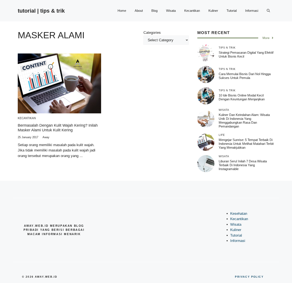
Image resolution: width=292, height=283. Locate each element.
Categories (152, 33)
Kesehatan (238, 214)
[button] (268, 10)
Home (122, 10)
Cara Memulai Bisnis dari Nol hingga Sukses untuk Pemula (245, 76)
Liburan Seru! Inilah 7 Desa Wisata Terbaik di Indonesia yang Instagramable (243, 165)
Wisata (171, 10)
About (139, 10)
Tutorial (232, 10)
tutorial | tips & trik (41, 11)
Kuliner (213, 10)
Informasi (251, 10)
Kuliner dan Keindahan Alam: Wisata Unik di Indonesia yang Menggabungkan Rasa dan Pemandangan (244, 120)
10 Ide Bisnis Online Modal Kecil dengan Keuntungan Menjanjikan (242, 97)
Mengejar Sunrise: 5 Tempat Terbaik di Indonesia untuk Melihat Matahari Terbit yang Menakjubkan (246, 143)
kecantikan (27, 118)
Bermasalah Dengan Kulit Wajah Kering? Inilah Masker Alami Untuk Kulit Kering (58, 127)
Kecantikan (192, 10)
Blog (154, 10)
